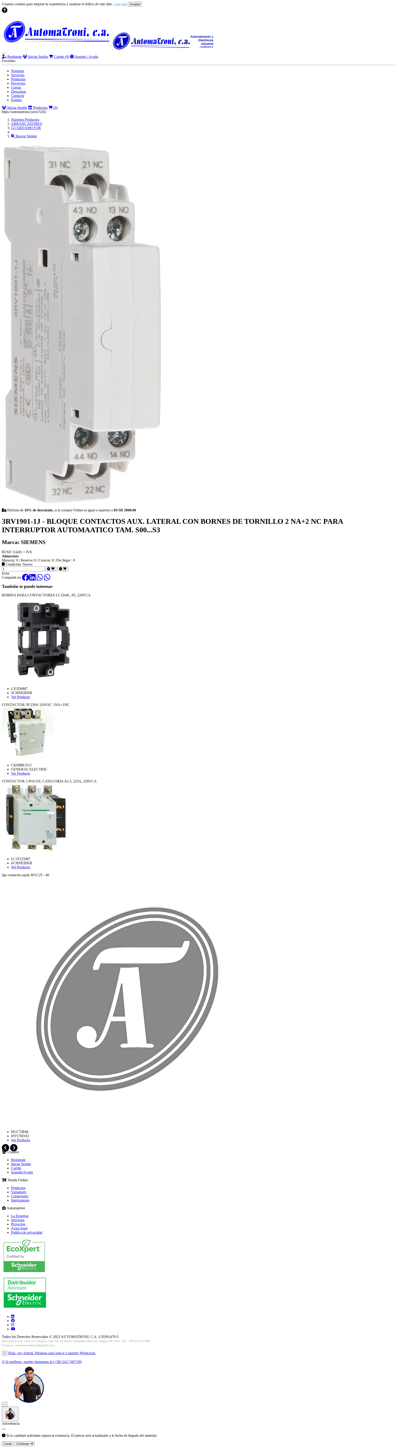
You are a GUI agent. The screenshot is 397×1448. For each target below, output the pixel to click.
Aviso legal (19, 1228)
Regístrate (14, 57)
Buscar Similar (26, 136)
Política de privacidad (26, 1232)
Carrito (61, 57)
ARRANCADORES (26, 124)
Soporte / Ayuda (86, 57)
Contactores (19, 1196)
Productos (18, 79)
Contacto (17, 96)
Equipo (16, 100)
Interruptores (20, 1200)
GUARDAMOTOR (26, 128)
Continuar (23, 1443)
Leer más (120, 4)
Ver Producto (20, 697)
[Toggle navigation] (4, 53)
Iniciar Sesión (37, 57)
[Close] (4, 1429)
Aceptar (135, 4)
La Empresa (19, 1216)
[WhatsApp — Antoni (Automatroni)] (29, 1404)
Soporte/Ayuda (22, 1172)
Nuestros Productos (25, 120)
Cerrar (8, 1443)
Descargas (18, 92)
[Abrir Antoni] (10, 1414)
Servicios (17, 75)
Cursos (16, 87)
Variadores (18, 1192)
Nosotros (17, 71)
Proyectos (18, 83)
